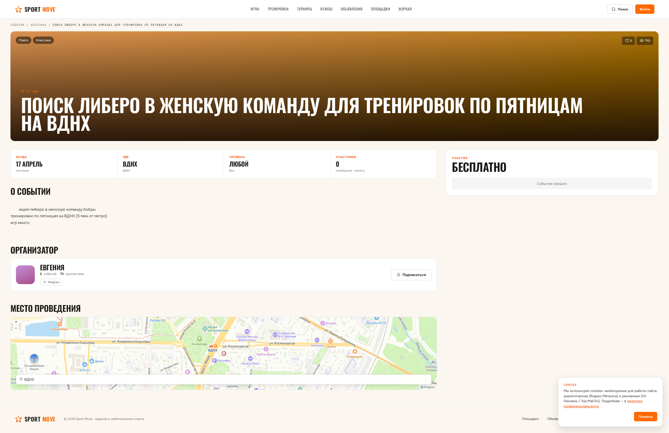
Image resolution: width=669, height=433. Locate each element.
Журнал (405, 8)
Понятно (645, 416)
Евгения (52, 267)
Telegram (54, 282)
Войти (645, 9)
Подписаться (414, 274)
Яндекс (429, 387)
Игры (255, 8)
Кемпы (326, 8)
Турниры (304, 8)
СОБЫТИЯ (17, 25)
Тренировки (278, 8)
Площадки (380, 8)
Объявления (352, 8)
